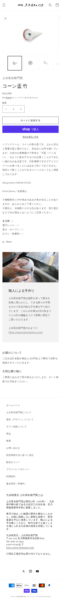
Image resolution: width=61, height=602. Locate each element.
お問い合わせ (13, 448)
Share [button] (9, 241)
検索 (8, 440)
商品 (8, 433)
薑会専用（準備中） (16, 483)
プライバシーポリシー (17, 469)
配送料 (8, 98)
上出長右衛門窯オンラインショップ (26, 596)
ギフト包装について (16, 426)
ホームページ (13, 405)
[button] (3, 5)
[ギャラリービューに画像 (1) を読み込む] (15, 63)
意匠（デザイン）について (20, 419)
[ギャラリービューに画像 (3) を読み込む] (46, 63)
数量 (4, 103)
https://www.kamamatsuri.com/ (26, 332)
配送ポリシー (13, 462)
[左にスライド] (3, 64)
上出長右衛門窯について (18, 412)
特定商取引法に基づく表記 (20, 455)
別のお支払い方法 (30, 137)
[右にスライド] (57, 64)
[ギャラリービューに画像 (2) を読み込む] (30, 63)
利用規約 (10, 476)
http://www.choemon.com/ (20, 547)
